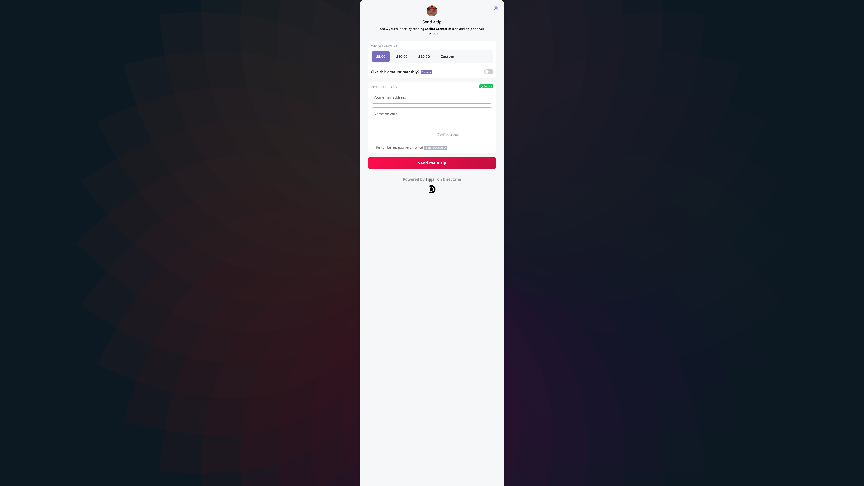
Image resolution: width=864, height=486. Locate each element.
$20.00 (424, 56)
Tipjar (430, 179)
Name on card (386, 113)
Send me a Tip (432, 163)
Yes (488, 71)
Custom (447, 56)
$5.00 (380, 56)
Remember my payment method (411, 147)
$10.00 (401, 56)
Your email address (390, 97)
